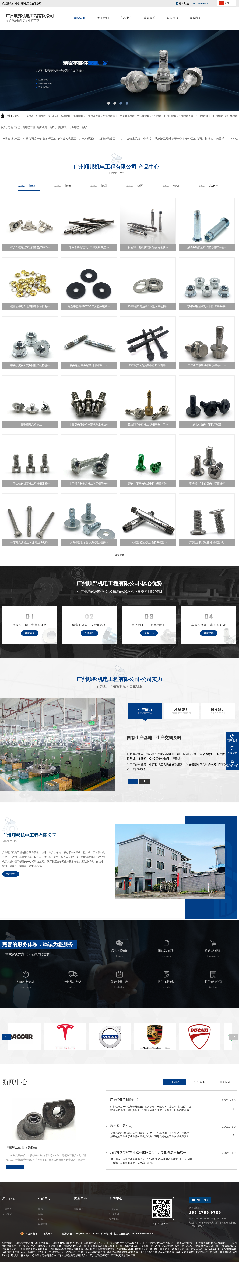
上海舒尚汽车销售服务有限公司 (33, 1242)
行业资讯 (199, 1082)
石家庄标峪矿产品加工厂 (34, 1252)
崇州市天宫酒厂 (194, 1249)
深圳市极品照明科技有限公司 (132, 1249)
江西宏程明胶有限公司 (96, 1242)
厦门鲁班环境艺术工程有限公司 (167, 1249)
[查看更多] (119, 321)
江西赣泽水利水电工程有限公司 (127, 1242)
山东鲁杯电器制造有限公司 (67, 1242)
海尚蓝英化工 (212, 1249)
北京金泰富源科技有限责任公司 (105, 1245)
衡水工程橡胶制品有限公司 (71, 1245)
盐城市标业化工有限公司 (62, 1252)
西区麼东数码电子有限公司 (73, 1255)
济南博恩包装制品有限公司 (138, 1245)
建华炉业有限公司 (20, 1255)
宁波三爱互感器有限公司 (91, 1252)
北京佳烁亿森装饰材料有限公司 (66, 1249)
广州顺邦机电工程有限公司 (160, 1242)
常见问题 (225, 1082)
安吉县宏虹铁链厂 (99, 1255)
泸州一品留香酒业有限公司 (169, 1245)
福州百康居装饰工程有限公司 (192, 1252)
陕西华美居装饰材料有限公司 (123, 1252)
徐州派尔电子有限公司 (44, 1255)
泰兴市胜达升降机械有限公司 (39, 1245)
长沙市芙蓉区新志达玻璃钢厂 (212, 1242)
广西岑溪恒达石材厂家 (123, 1255)
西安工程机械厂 (185, 1242)
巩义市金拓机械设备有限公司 (202, 1245)
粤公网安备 (31, 1233)
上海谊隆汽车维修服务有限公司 (157, 1252)
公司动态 (174, 1082)
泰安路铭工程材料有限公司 (100, 1249)
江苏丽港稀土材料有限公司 (33, 1249)
